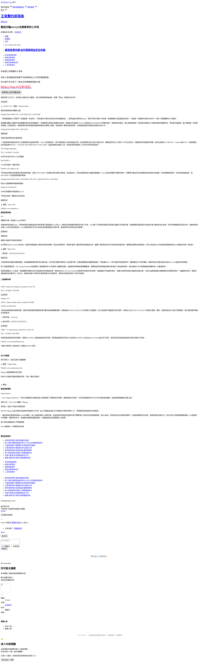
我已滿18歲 (5, 660)
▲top (3, 532)
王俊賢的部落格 (12, 16)
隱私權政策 (111, 635)
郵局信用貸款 (10, 57)
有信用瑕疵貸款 (11, 55)
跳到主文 (4, 22)
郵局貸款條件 (10, 60)
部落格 (7, 39)
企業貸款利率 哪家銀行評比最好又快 (18, 448)
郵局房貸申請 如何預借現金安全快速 (25, 50)
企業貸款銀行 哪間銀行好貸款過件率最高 (20, 445)
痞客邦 (14, 522)
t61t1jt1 (3, 511)
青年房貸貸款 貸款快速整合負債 (17, 440)
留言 (18, 522)
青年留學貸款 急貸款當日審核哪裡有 (18, 450)
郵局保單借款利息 (11, 62)
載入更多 (4, 536)
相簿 (6, 36)
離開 (12, 660)
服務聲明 (119, 635)
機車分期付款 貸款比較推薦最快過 (17, 458)
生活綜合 (18, 32)
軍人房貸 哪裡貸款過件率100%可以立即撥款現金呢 (23, 443)
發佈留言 (4, 549)
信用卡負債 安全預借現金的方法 (17, 455)
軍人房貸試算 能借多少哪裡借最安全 (18, 453)
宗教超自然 (18, 528)
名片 (6, 41)
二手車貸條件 (10, 65)
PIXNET (84, 635)
